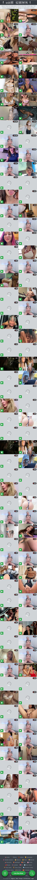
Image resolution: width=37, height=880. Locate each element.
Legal (32, 878)
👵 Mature (18, 860)
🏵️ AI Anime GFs (27, 870)
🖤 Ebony (14, 857)
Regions (13, 878)
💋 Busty (7, 865)
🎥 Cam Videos (28, 872)
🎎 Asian (7, 857)
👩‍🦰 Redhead (16, 862)
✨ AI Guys (8, 872)
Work (17, 878)
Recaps (21, 878)
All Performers (27, 878)
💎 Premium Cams (28, 867)
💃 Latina (20, 857)
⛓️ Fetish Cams (9, 870)
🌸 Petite (29, 862)
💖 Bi (21, 865)
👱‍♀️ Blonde (31, 860)
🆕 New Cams (28, 865)
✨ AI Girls (18, 870)
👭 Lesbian (15, 865)
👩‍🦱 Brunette (8, 862)
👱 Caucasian (28, 857)
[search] (32, 873)
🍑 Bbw (23, 862)
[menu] (5, 873)
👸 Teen (24, 860)
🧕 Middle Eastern (8, 860)
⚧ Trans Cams (17, 867)
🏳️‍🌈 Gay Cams (7, 867)
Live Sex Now (18, 873)
